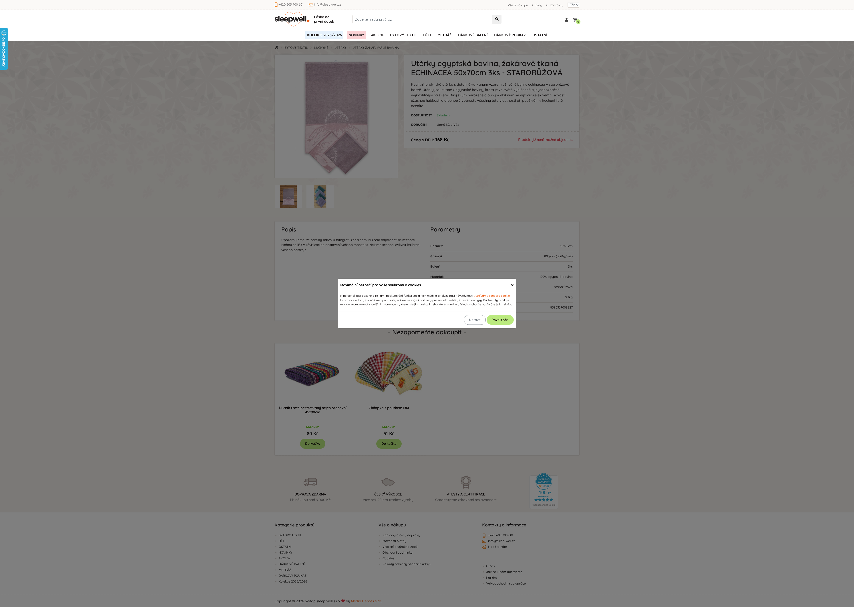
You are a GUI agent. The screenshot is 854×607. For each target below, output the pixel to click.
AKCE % (377, 35)
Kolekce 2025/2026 (324, 35)
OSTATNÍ (539, 35)
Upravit (475, 320)
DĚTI (427, 35)
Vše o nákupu (518, 5)
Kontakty (556, 5)
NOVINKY (356, 35)
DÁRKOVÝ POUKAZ (510, 35)
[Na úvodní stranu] (292, 19)
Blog (539, 5)
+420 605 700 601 (290, 4)
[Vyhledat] (497, 19)
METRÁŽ (444, 35)
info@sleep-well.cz (327, 4)
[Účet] (566, 19)
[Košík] (575, 19)
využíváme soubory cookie (492, 295)
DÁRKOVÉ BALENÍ (472, 35)
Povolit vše (500, 320)
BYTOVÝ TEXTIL (403, 35)
